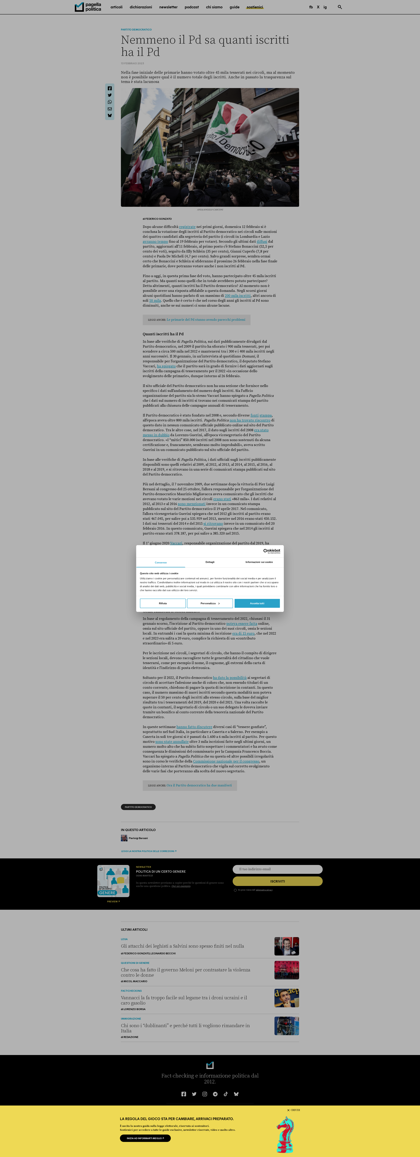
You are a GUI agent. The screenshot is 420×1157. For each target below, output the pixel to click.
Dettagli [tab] (210, 562)
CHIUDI (295, 1110)
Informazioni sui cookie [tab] (259, 562)
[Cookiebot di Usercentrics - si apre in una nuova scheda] (266, 551)
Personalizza (208, 603)
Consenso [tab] (161, 562)
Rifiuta (163, 603)
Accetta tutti (257, 603)
